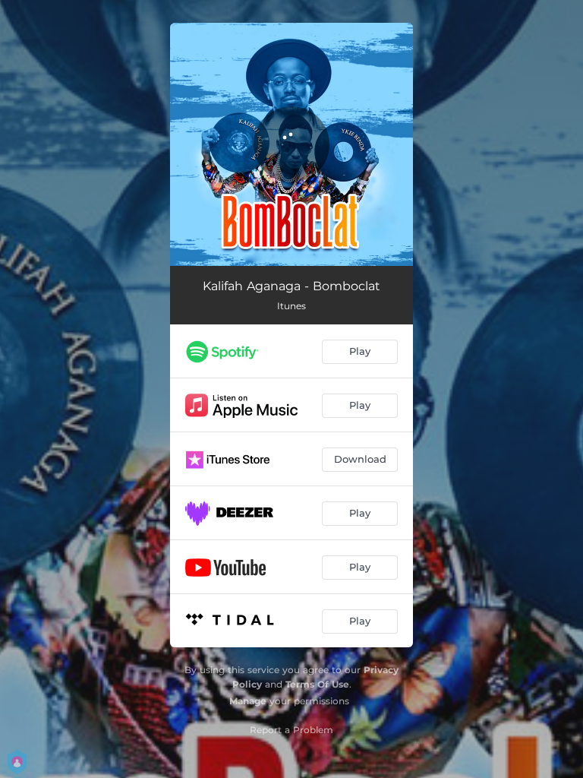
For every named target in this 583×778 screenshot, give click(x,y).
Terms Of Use (317, 684)
